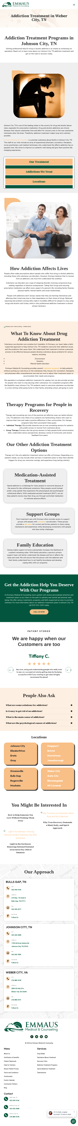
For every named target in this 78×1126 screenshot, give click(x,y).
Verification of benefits (11, 1057)
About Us (7, 1054)
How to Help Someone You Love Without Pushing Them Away (20, 818)
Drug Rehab (41, 1054)
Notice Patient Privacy (11, 1069)
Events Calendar (9, 1080)
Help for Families (9, 1065)
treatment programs (51, 368)
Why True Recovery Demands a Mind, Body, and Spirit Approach (57, 825)
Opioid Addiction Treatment (46, 1069)
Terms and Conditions (11, 1073)
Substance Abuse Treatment (46, 1057)
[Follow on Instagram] (41, 1036)
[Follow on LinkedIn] (36, 1036)
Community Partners (10, 1084)
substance (42, 522)
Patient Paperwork (10, 1061)
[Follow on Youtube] (46, 1036)
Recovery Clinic (42, 1061)
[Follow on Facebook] (31, 1036)
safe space (28, 524)
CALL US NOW (39, 612)
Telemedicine (41, 1073)
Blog (5, 1088)
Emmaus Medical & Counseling (16, 140)
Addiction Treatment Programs (47, 1065)
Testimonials (8, 1076)
